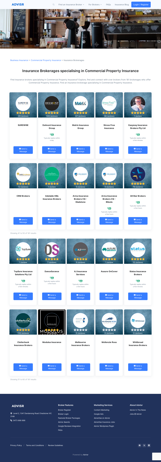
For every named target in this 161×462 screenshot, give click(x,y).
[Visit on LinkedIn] (149, 445)
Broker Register (64, 410)
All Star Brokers (138, 196)
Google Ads (98, 414)
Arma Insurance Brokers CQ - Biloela (109, 199)
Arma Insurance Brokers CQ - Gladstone (80, 199)
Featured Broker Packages (69, 418)
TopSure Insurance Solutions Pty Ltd (23, 273)
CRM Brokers (23, 196)
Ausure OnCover (109, 271)
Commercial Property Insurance (46, 60)
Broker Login (63, 414)
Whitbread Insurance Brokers (138, 343)
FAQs (108, 4)
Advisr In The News (138, 410)
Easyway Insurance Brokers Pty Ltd (137, 126)
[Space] (17, 405)
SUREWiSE (23, 125)
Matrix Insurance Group (80, 126)
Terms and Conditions (35, 445)
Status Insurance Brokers (138, 273)
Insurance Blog (122, 4)
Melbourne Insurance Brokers (80, 343)
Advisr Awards (64, 422)
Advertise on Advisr (102, 418)
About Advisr (136, 405)
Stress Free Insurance (109, 126)
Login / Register (141, 4)
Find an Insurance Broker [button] (70, 4)
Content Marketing (101, 410)
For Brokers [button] (94, 4)
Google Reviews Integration (69, 426)
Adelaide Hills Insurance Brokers (52, 197)
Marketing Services (103, 405)
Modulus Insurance (51, 342)
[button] (53, 4)
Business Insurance (19, 60)
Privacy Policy (16, 445)
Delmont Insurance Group (52, 126)
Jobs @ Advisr (136, 414)
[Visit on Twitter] (144, 445)
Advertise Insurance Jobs (104, 422)
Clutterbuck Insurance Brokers (23, 343)
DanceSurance (52, 271)
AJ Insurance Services (80, 273)
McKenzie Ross (109, 342)
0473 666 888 (19, 420)
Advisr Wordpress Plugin (104, 426)
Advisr (85, 455)
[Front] (17, 4)
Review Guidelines (55, 445)
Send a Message (23, 150)
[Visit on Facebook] (139, 445)
